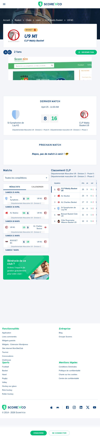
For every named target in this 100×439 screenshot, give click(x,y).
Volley (4, 382)
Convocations (7, 356)
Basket (18, 20)
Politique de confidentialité (69, 371)
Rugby (4, 378)
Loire (38, 20)
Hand (4, 374)
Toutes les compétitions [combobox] (16, 178)
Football (5, 367)
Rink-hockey (7, 390)
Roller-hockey (7, 394)
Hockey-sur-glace (9, 386)
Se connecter (59, 433)
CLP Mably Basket (54, 20)
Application (6, 333)
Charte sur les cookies (68, 374)
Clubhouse (6, 360)
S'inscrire (38, 433)
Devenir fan (88, 52)
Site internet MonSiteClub (12, 348)
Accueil (6, 20)
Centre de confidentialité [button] (69, 378)
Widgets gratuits (8, 340)
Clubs (28, 20)
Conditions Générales (68, 367)
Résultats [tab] (14, 187)
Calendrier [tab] (37, 187)
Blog (61, 333)
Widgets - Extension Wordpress (15, 344)
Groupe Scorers (65, 337)
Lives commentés (9, 337)
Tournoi (5, 352)
